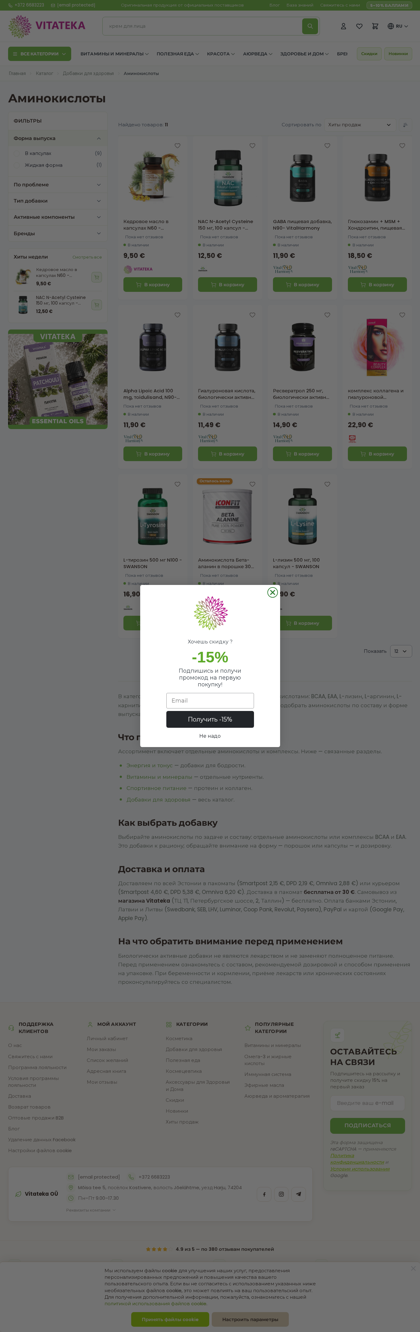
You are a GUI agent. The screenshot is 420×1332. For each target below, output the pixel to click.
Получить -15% (210, 719)
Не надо (210, 736)
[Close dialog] (273, 592)
